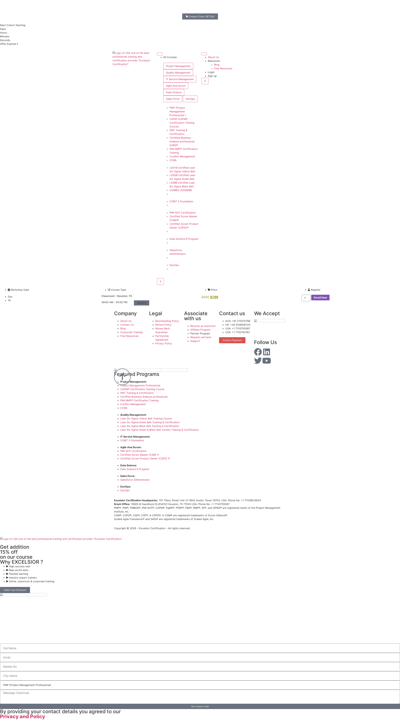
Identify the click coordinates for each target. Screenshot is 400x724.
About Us (213, 57)
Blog (216, 64)
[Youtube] (266, 360)
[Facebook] (258, 352)
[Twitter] (258, 360)
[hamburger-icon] (159, 53)
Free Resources (223, 68)
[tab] (178, 66)
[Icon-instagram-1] (275, 352)
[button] (141, 302)
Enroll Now (320, 297)
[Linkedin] (266, 352)
